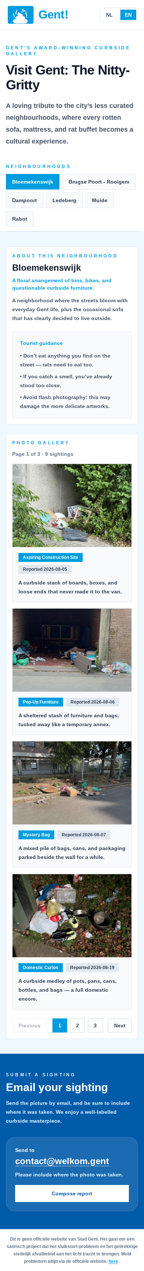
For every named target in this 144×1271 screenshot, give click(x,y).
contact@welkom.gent (62, 1161)
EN (128, 15)
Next (120, 1025)
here (113, 1261)
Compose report (72, 1193)
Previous (29, 1025)
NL (109, 15)
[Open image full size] (72, 505)
